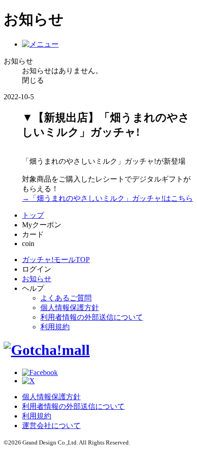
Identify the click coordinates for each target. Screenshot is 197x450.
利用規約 (55, 327)
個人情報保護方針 (69, 307)
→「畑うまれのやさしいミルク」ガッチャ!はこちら (107, 198)
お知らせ (36, 279)
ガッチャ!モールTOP (56, 259)
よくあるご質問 (66, 298)
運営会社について (51, 425)
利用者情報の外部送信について (91, 317)
